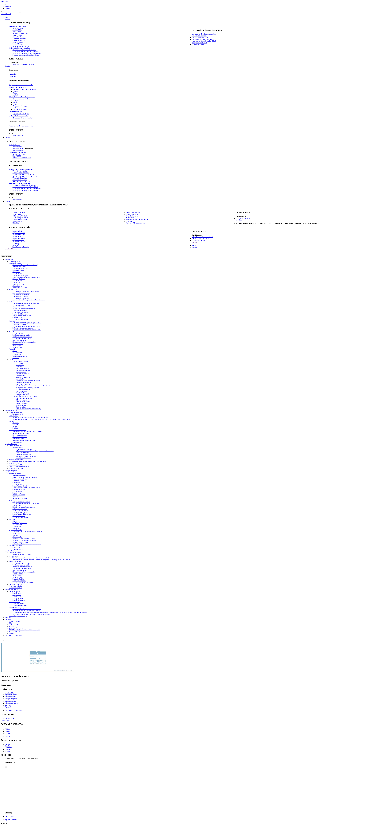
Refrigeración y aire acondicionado (137, 219)
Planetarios (12, 74)
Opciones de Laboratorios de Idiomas (24, 50)
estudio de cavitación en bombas (26, 456)
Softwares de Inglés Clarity (17, 26)
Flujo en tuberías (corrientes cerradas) (24, 342)
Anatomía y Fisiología (20, 106)
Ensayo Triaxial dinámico (20, 275)
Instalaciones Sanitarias (133, 212)
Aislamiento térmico (18, 603)
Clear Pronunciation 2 (19, 40)
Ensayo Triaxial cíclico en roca (21, 316)
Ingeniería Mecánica (18, 234)
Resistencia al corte (18, 270)
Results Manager (17, 44)
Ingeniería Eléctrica (18, 236)
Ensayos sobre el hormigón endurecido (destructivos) (28, 300)
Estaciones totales (17, 352)
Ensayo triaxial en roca (19, 314)
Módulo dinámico (21, 400)
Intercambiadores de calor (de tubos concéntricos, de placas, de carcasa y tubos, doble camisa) (41, 419)
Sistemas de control (18, 438)
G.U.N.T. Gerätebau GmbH (200, 238)
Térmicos (15, 424)
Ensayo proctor (17, 280)
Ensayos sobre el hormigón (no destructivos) (26, 291)
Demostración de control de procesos (23, 440)
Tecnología (8, 749)
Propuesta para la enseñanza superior (21, 126)
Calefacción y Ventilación (20, 216)
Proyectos (8, 7)
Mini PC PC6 (16, 156)
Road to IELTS (17, 30)
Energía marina (17, 596)
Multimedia (8, 748)
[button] (7, 19)
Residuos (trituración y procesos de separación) (27, 609)
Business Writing (17, 42)
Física (15, 93)
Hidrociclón (16, 533)
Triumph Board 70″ (18, 146)
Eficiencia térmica (14, 602)
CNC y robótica (17, 442)
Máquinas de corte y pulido (20, 312)
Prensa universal (17, 414)
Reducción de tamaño (15, 545)
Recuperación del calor (19, 605)
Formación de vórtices (19, 581)
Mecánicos (15, 423)
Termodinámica (13, 416)
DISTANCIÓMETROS (16, 628)
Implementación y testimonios (18, 116)
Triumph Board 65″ (18, 148)
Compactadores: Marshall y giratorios (27, 387)
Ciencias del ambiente (19, 109)
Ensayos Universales (15, 261)
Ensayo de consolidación (20, 268)
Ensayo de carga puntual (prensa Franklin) (25, 303)
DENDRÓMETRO (15, 631)
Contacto (7, 8)
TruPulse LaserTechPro (243, 218)
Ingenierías (195, 247)
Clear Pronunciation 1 (19, 38)
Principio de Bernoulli (19, 340)
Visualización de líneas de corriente (23, 582)
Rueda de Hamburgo (22, 393)
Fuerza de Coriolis (18, 579)
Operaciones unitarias (15, 586)
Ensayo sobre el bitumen (20, 361)
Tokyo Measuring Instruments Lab (202, 237)
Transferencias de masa (16, 584)
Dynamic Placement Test (20, 33)
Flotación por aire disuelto (20, 542)
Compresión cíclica (22, 405)
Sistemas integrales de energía (18, 616)
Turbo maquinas (17, 345)
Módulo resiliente (21, 403)
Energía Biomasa (17, 598)
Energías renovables (15, 591)
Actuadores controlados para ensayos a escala (26, 323)
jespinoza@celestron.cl (12, 819)
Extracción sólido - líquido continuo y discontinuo (27, 531)
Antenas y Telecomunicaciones (135, 223)
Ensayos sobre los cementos (21, 293)
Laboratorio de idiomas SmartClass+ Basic (25, 55)
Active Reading (17, 35)
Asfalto (11, 359)
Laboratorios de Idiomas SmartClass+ (204, 34)
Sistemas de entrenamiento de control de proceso (27, 431)
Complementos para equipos (18, 152)
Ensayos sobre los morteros (20, 294)
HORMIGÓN (13, 289)
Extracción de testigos (23, 389)
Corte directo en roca (18, 307)
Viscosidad (19, 363)
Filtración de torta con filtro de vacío (23, 538)
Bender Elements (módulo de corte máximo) (26, 277)
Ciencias (7, 746)
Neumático (15, 535)
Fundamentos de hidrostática (21, 335)
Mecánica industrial (132, 216)
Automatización (17, 214)
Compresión (16, 272)
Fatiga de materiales (22, 452)
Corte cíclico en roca (18, 317)
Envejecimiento (21, 375)
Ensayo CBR (16, 282)
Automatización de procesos (17, 430)
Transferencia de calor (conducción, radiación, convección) (30, 417)
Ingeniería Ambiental (18, 241)
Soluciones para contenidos (21, 99)
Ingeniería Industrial (18, 233)
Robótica (129, 221)
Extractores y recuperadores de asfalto (28, 380)
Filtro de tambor (17, 537)
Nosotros (7, 5)
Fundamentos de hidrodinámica (22, 337)
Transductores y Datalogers (20, 247)
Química (15, 95)
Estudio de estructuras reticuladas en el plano (26, 326)
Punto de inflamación (22, 368)
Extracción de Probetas (19, 310)
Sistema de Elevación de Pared (21, 158)
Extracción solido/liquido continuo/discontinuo (26, 544)
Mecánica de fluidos (18, 333)
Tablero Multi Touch (18, 154)
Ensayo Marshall (21, 391)
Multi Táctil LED (14, 145)
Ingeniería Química (18, 240)
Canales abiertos (17, 344)
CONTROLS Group (198, 240)
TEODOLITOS (14, 624)
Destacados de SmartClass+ (21, 46)
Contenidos (12, 76)
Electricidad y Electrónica (20, 218)
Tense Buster (16, 31)
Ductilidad (19, 366)
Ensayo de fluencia (22, 407)
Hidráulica (12, 331)
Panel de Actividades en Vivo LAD (203, 39)
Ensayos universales (15, 552)
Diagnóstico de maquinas (24, 449)
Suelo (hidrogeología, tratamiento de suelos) (26, 610)
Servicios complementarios (200, 37)
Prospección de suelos (19, 266)
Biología (15, 91)
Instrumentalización (132, 214)
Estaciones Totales (14, 621)
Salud (15, 108)
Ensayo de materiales (15, 412)
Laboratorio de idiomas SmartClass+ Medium (26, 53)
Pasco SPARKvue (18, 135)
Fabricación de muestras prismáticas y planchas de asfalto (34, 386)
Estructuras (12, 321)
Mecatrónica (130, 218)
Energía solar (16, 593)
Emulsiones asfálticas (22, 373)
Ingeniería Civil (17, 231)
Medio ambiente (14, 607)
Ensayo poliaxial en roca (20, 319)
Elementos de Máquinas (19, 219)
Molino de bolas (17, 549)
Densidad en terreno (18, 284)
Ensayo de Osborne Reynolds (21, 338)
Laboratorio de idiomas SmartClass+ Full (25, 51)
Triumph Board (17, 199)
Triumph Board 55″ (18, 150)
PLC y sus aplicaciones (19, 435)
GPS (10, 623)
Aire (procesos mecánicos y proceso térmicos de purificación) (31, 614)
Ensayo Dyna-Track (22, 395)
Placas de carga (17, 286)
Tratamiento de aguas (15, 588)
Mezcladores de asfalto (23, 384)
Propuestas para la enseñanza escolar (21, 85)
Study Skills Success (18, 37)
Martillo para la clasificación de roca (23, 309)
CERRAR (8, 813)
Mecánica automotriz (18, 212)
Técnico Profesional (15, 111)
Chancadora (16, 547)
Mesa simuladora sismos (19, 324)
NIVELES (12, 626)
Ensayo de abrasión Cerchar (21, 305)
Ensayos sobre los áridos (20, 296)
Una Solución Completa (199, 36)
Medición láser (17, 354)
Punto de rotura (21, 372)
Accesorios (15, 358)
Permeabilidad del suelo (19, 287)
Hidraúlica (15, 223)
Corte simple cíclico (18, 279)
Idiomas (7, 744)
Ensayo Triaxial (17, 273)
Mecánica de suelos (15, 263)
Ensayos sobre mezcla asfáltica (21, 377)
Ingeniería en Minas (18, 238)
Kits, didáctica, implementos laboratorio (22, 97)
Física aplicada (17, 221)
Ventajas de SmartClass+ (199, 43)
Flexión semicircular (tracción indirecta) (28, 409)
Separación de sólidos (15, 530)
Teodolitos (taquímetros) (19, 356)
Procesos (11, 421)
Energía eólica (16, 595)
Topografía (15, 245)
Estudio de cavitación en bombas (19, 466)
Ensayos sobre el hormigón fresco (22, 298)
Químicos (15, 426)
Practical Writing (17, 28)
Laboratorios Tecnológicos (17, 87)
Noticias (7, 737)
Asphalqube (20, 379)
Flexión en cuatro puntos (24, 398)
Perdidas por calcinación (23, 382)
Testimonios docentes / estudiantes (23, 118)
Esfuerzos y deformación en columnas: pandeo (26, 330)
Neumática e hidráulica (19, 437)
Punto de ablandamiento (23, 370)
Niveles (14, 351)
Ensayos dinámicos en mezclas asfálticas (24, 396)
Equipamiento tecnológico (21, 114)
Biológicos (15, 428)
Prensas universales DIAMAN (21, 554)
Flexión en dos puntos (23, 402)
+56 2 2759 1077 (6, 14)
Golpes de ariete (17, 347)
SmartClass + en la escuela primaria (23, 64)
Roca (10, 301)
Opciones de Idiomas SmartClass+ (20, 48)
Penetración (20, 365)
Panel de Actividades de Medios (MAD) (204, 41)
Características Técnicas (199, 44)
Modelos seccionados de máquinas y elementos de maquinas (35, 451)
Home (194, 245)
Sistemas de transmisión (23, 454)
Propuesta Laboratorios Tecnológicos (24, 89)
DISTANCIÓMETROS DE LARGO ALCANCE (24, 630)
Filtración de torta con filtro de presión (24, 540)
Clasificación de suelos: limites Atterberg (25, 265)
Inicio (6, 728)
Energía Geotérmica (18, 600)
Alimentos (15, 243)
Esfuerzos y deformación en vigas (22, 328)
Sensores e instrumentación (20, 433)
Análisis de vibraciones (23, 458)
